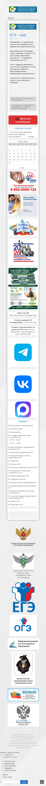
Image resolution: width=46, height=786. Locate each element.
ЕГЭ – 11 (14, 443)
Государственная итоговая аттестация (19, 436)
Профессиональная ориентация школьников (21, 492)
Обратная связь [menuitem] (10, 770)
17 (10, 157)
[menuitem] (24, 782)
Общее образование (18, 476)
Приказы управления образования (23, 486)
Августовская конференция (21, 425)
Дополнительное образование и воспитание (21, 448)
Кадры (13, 461)
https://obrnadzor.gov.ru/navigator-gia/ (23, 315)
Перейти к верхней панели (9, 752)
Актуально (14, 429)
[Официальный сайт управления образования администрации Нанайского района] (23, 12)
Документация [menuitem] (9, 764)
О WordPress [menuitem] (8, 755)
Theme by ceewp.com (28, 741)
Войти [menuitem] (5, 775)
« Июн (22, 168)
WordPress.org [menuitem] (9, 761)
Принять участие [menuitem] (10, 757)
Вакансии (14, 432)
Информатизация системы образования (19, 457)
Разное (13, 501)
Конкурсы (14, 464)
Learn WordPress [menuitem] (10, 766)
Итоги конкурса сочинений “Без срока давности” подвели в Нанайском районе (22, 106)
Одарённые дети (17, 479)
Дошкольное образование (20, 452)
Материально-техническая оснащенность (19, 472)
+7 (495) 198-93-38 (29, 322)
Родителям (15, 504)
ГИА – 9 (14, 440)
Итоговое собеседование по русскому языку (22, 99)
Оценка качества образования (22, 482)
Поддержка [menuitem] (8, 768)
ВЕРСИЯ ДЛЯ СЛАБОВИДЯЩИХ (23, 120)
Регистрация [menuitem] (7, 777)
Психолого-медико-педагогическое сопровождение (22, 497)
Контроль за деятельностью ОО (22, 467)
